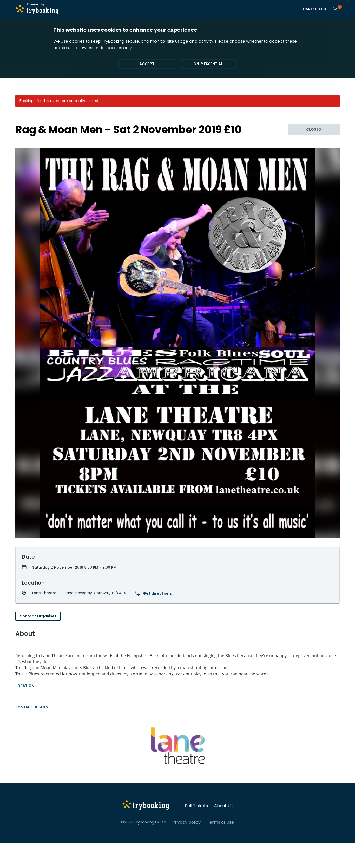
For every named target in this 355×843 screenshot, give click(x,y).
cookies (77, 41)
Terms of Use (220, 822)
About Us (223, 806)
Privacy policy (186, 822)
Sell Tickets (196, 806)
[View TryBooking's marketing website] (145, 805)
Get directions (157, 593)
